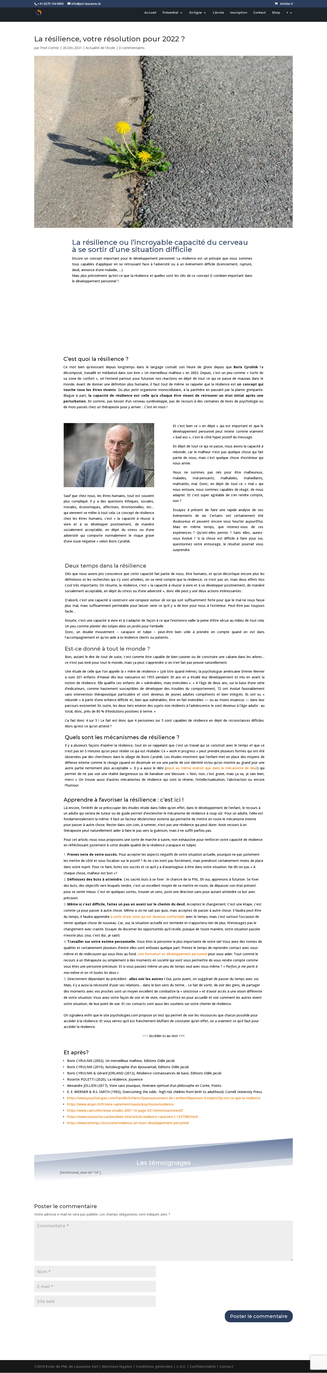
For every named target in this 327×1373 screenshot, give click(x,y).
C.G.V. (181, 1366)
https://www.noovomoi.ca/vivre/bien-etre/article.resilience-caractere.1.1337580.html (132, 1116)
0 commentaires (132, 47)
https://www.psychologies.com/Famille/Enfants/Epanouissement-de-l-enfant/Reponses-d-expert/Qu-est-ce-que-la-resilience (163, 1098)
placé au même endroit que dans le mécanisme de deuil (211, 768)
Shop (276, 12)
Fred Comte (49, 47)
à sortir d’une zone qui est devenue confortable (148, 916)
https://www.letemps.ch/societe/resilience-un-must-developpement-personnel (128, 1123)
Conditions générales (154, 1366)
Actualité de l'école (100, 47)
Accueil (150, 12)
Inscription (238, 12)
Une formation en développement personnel (172, 954)
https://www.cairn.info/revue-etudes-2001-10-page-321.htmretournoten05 (125, 1110)
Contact (259, 12)
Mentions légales (117, 1366)
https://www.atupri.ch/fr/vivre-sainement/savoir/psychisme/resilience (120, 1104)
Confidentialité (203, 1366)
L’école (218, 12)
